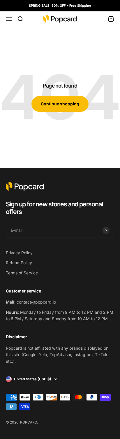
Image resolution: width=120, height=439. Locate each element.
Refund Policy (19, 262)
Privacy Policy (19, 252)
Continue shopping (60, 103)
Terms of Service (22, 272)
